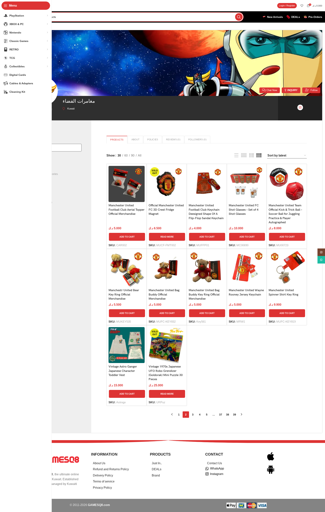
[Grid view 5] (258, 155)
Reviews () (173, 139)
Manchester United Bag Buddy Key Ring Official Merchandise (204, 295)
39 (234, 414)
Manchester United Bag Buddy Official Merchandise (164, 295)
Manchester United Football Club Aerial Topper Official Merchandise (126, 210)
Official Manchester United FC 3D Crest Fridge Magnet (166, 210)
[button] (127, 237)
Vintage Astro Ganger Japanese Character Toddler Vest (123, 371)
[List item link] (116, 463)
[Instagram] (207, 474)
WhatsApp (217, 468)
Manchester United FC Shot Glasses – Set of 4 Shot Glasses (244, 210)
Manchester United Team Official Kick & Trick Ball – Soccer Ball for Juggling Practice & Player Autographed (285, 214)
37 (220, 414)
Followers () (197, 139)
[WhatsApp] (207, 469)
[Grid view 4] (251, 155)
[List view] (236, 155)
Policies (152, 139)
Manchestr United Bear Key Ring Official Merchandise (124, 295)
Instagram (216, 474)
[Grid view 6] (243, 155)
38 (227, 414)
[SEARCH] (239, 17)
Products (116, 139)
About (135, 139)
